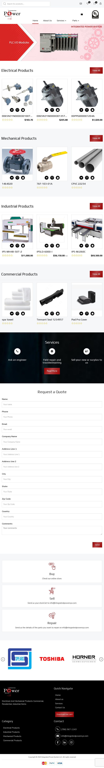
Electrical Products (11, 727)
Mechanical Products (12, 736)
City (4, 474)
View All (96, 70)
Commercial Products (12, 740)
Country (5, 511)
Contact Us (60, 707)
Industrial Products (11, 732)
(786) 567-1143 (68, 729)
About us (47, 20)
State (4, 486)
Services (61, 20)
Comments (7, 523)
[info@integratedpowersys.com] (82, 14)
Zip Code (6, 499)
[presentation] (3, 659)
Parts (75, 20)
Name (5, 399)
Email (4, 424)
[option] (17, 100)
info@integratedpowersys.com (74, 736)
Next (101, 42)
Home (35, 20)
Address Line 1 (9, 449)
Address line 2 (9, 461)
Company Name (9, 436)
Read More (52, 370)
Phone (5, 411)
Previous (3, 42)
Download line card (64, 714)
